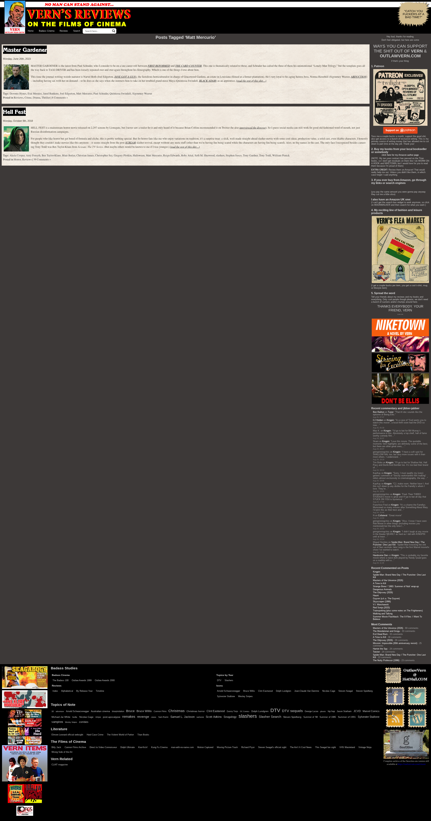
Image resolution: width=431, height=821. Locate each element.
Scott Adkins (214, 716)
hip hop (331, 711)
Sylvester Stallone (226, 696)
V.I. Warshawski (381, 604)
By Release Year (84, 691)
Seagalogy (230, 716)
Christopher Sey (103, 155)
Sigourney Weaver (142, 93)
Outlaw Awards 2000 (105, 680)
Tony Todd (265, 155)
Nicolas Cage (328, 691)
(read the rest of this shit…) (251, 80)
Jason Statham (344, 711)
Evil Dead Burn (380, 634)
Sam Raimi (163, 717)
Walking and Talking (382, 613)
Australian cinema (100, 711)
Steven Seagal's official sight (272, 747)
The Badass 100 (61, 680)
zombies (83, 722)
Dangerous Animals (382, 589)
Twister (376, 652)
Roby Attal (187, 155)
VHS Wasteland (347, 747)
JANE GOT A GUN (125, 76)
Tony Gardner (250, 155)
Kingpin (390, 420)
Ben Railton (378, 412)
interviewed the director (252, 127)
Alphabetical (67, 691)
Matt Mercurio (84, 93)
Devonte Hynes (18, 93)
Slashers (229, 680)
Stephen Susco (234, 155)
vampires (57, 721)
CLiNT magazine (60, 764)
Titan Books (143, 734)
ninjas (98, 717)
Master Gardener (25, 49)
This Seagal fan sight (325, 747)
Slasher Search (270, 716)
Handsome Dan (380, 555)
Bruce (130, 711)
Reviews (64, 31)
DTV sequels (292, 711)
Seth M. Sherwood (205, 155)
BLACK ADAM (207, 80)
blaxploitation (118, 711)
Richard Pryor (248, 747)
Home (31, 31)
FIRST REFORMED (159, 65)
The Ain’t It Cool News (301, 747)
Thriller (46, 97)
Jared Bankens (51, 93)
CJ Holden (378, 420)
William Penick (281, 155)
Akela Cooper (17, 155)
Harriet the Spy (380, 648)
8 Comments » (60, 97)
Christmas (176, 711)
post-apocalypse (111, 717)
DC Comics (244, 711)
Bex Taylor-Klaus (51, 155)
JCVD (357, 711)
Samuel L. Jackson (182, 716)
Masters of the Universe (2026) (388, 580)
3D (53, 711)
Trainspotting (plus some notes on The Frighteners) (398, 610)
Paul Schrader (100, 93)
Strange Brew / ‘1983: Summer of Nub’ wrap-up (396, 586)
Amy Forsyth (33, 155)
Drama (36, 97)
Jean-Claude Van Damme (306, 691)
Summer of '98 (310, 717)
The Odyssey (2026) (383, 592)
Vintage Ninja (364, 747)
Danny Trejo (232, 711)
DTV (219, 680)
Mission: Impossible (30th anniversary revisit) (395, 643)
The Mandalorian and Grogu (386, 631)
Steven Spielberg (364, 691)
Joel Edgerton (67, 93)
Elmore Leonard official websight (67, 734)
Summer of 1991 (347, 717)
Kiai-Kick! (143, 747)
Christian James (85, 155)
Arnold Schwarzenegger (228, 691)
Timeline (100, 691)
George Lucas (311, 711)
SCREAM (130, 142)
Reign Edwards (171, 155)
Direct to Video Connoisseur (103, 747)
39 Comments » (42, 159)
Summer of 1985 (328, 717)
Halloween (139, 155)
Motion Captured (205, 747)
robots (153, 717)
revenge (143, 716)
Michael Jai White (61, 717)
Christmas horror (196, 711)
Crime (28, 97)
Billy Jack (56, 747)
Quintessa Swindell (120, 93)
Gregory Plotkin (122, 155)
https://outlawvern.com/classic (412, 764)
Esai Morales (35, 93)
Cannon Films (160, 711)
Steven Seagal (345, 691)
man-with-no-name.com (182, 747)
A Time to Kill (379, 583)
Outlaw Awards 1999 (82, 680)
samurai (200, 717)
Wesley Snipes (245, 696)
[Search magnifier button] (114, 31)
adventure (60, 711)
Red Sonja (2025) (381, 607)
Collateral (382, 515)
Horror (17, 159)
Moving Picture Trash (227, 747)
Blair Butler (68, 155)
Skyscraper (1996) (382, 601)
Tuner (390, 412)
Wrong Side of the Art (62, 752)
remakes (128, 716)
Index (55, 691)
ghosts (323, 711)
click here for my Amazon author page (400, 155)
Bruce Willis (249, 691)
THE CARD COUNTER (188, 65)
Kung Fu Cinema (159, 747)
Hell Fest (14, 111)
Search (76, 31)
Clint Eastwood (265, 691)
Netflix (74, 717)
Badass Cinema (46, 31)
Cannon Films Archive (75, 747)
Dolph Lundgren (283, 691)
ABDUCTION (358, 76)
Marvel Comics (371, 711)
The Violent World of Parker (120, 734)
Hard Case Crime (95, 734)
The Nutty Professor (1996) (386, 660)
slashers (220, 155)
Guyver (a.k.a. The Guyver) (386, 598)
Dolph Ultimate (127, 747)
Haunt (376, 595)
